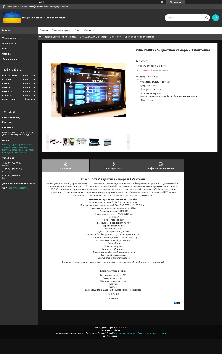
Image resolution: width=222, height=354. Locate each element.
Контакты (89, 30)
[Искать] (206, 17)
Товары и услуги (60, 30)
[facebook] (175, 303)
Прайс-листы (9, 43)
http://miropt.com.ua (18, 188)
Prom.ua (124, 328)
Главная (44, 30)
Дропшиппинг (10, 59)
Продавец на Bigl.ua (111, 330)
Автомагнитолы (70, 37)
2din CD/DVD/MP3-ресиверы (94, 37)
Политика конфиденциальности (152, 333)
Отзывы (6, 53)
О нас (77, 30)
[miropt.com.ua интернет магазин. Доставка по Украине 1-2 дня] (12, 17)
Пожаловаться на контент (125, 333)
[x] (178, 303)
